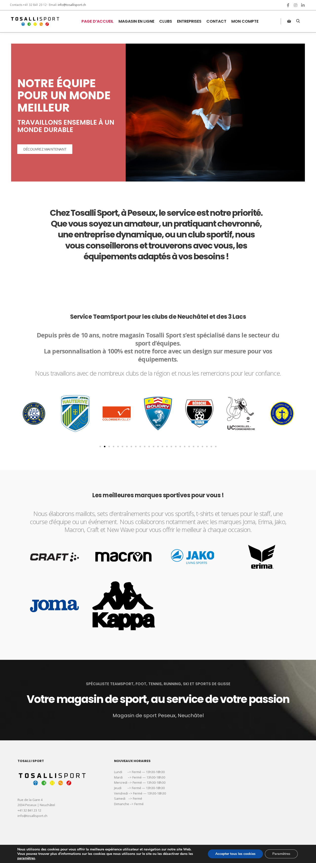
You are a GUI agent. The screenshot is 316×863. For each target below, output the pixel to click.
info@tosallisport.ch (72, 5)
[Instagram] (295, 5)
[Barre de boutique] (289, 21)
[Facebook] (288, 5)
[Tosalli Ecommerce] (34, 21)
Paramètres (281, 853)
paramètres (26, 858)
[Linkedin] (303, 5)
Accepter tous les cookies (235, 853)
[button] (100, 446)
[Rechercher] (298, 21)
